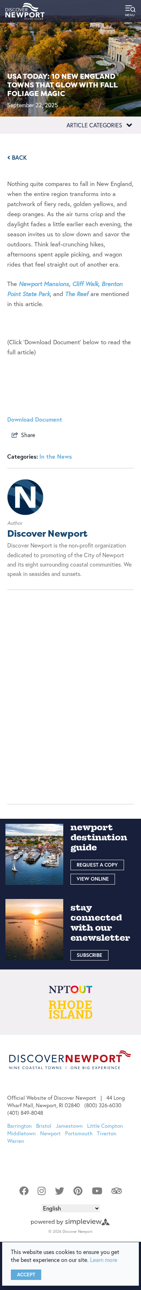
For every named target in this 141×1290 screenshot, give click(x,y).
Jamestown (69, 1125)
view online (93, 879)
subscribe (89, 955)
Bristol (43, 1125)
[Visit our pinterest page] (77, 1191)
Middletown (21, 1133)
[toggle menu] (130, 11)
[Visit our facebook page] (24, 1191)
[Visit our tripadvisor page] (116, 1191)
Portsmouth (79, 1133)
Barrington (19, 1125)
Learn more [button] (103, 1259)
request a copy (97, 865)
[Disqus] (70, 692)
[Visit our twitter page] (59, 1191)
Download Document (34, 419)
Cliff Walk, (86, 283)
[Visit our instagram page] (42, 1191)
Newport (50, 1133)
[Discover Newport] (24, 11)
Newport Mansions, (44, 283)
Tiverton (106, 1133)
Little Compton (105, 1125)
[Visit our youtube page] (97, 1191)
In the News (55, 456)
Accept (26, 1274)
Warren (15, 1140)
